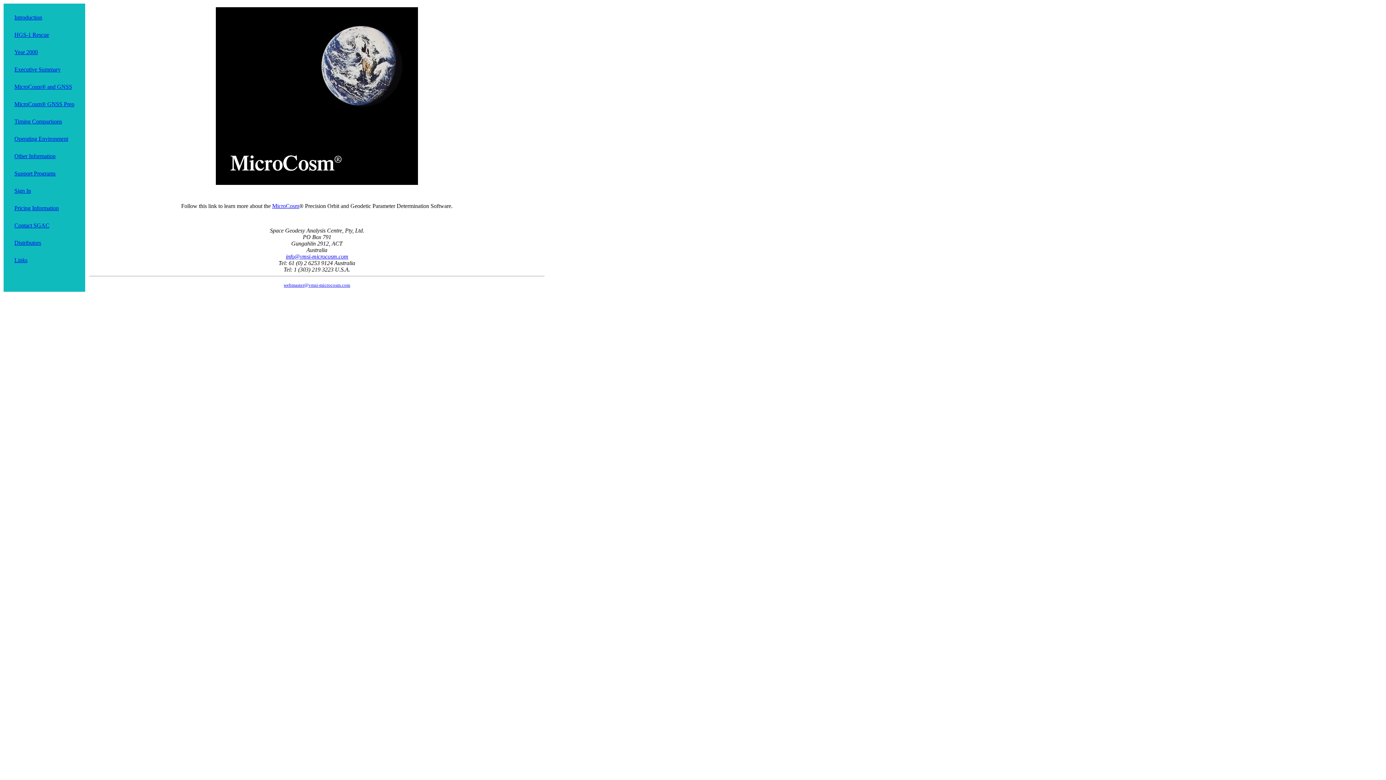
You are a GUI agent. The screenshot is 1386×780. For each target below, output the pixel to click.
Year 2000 (26, 52)
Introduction (28, 17)
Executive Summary (37, 69)
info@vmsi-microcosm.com (317, 257)
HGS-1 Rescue (31, 35)
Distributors (27, 243)
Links (20, 260)
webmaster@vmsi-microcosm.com (317, 285)
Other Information (35, 156)
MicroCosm (285, 206)
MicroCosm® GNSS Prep (44, 104)
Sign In (22, 191)
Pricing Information (36, 208)
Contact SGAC (31, 225)
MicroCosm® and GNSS (43, 87)
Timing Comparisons (38, 121)
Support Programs (35, 173)
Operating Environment (41, 139)
